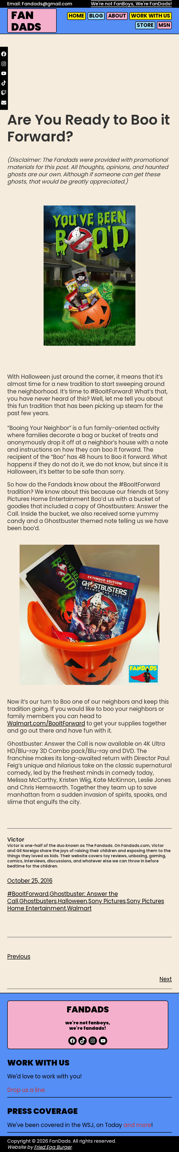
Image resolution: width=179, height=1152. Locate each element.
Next (165, 979)
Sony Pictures (107, 901)
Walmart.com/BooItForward (46, 723)
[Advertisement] (89, 73)
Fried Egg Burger (53, 1147)
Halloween (72, 901)
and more (137, 1125)
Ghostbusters (38, 901)
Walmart (79, 908)
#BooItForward (27, 894)
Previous (18, 956)
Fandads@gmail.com (47, 3)
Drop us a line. (26, 1090)
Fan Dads (26, 21)
